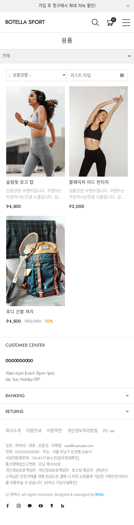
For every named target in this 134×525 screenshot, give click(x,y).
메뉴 (126, 22)
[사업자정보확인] (66, 458)
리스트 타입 (80, 75)
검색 (95, 22)
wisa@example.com (78, 445)
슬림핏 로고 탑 (20, 182)
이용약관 (54, 431)
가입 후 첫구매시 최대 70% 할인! (67, 6)
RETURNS (14, 411)
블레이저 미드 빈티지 (89, 182)
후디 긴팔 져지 (20, 312)
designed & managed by (79, 494)
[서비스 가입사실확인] (60, 482)
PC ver (109, 431)
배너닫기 (128, 6)
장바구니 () (113, 19)
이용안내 (33, 431)
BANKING (15, 395)
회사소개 (13, 431)
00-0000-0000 (19, 360)
